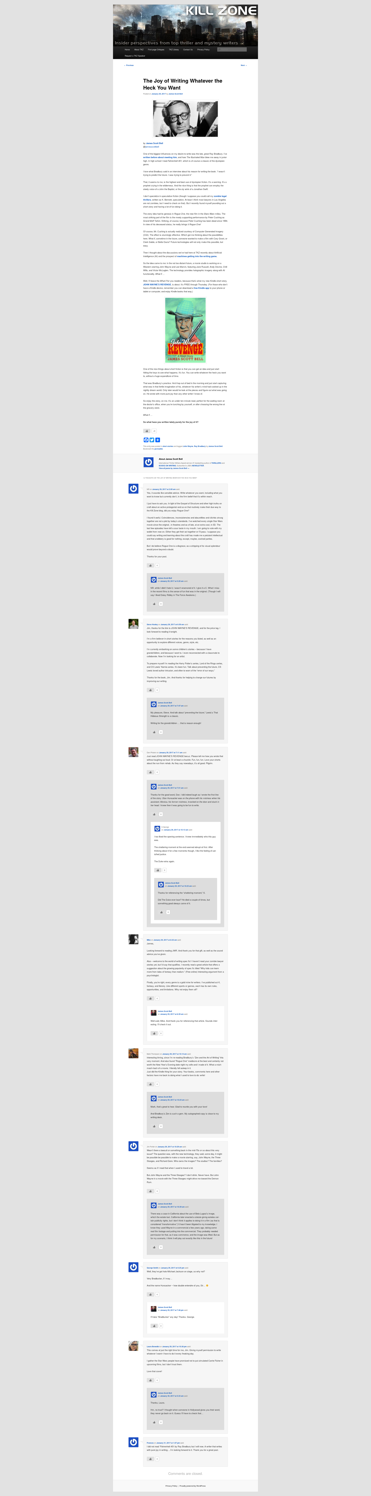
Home (127, 49)
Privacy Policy (203, 49)
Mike (149, 940)
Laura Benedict (153, 1346)
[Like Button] (146, 431)
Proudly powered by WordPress (193, 1486)
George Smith (152, 1267)
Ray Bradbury (200, 446)
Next (244, 65)
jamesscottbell (152, 146)
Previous (129, 65)
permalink (158, 448)
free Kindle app (201, 288)
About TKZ (138, 49)
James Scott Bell (176, 93)
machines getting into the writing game (197, 256)
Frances (150, 1443)
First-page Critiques (156, 49)
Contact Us (188, 49)
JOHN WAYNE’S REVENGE (157, 284)
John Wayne (188, 446)
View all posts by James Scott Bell (174, 468)
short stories (168, 446)
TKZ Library (174, 49)
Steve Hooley (152, 624)
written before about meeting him (160, 157)
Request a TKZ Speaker (135, 55)
